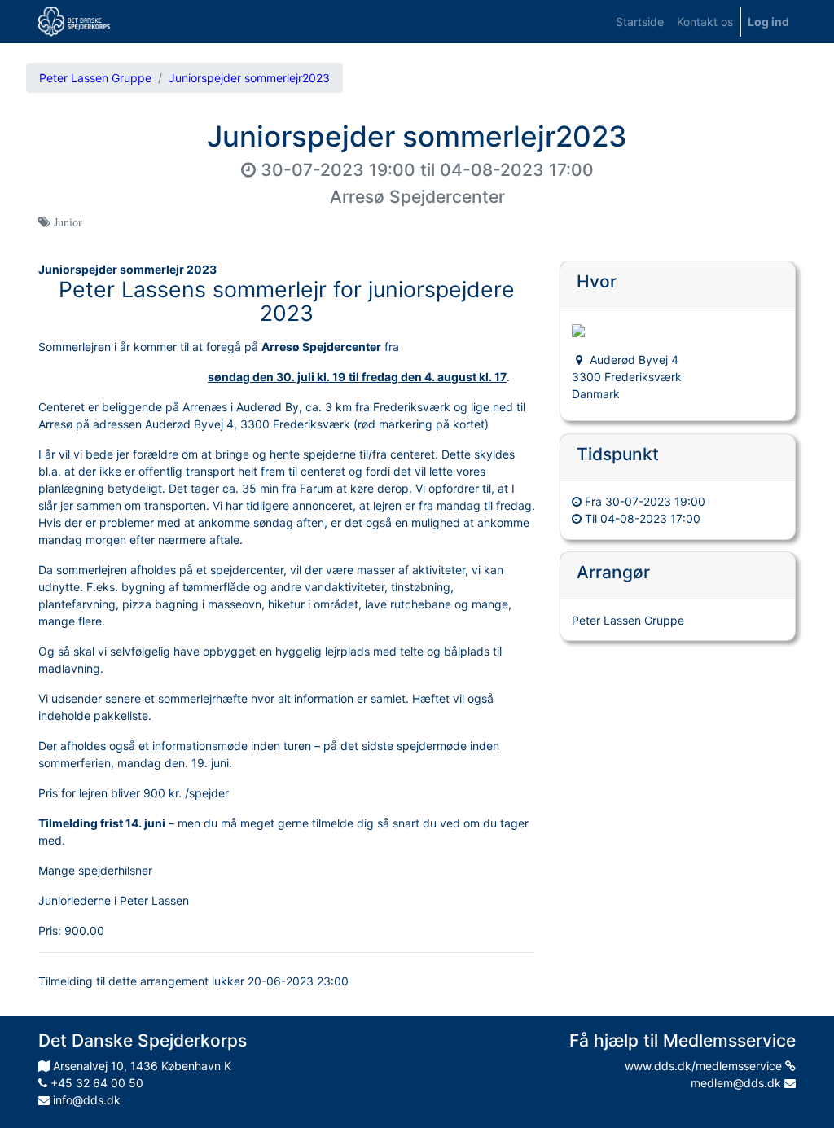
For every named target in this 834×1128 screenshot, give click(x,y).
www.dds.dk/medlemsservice (705, 1066)
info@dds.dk (85, 1100)
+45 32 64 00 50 (95, 1083)
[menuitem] (639, 22)
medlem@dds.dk (737, 1083)
